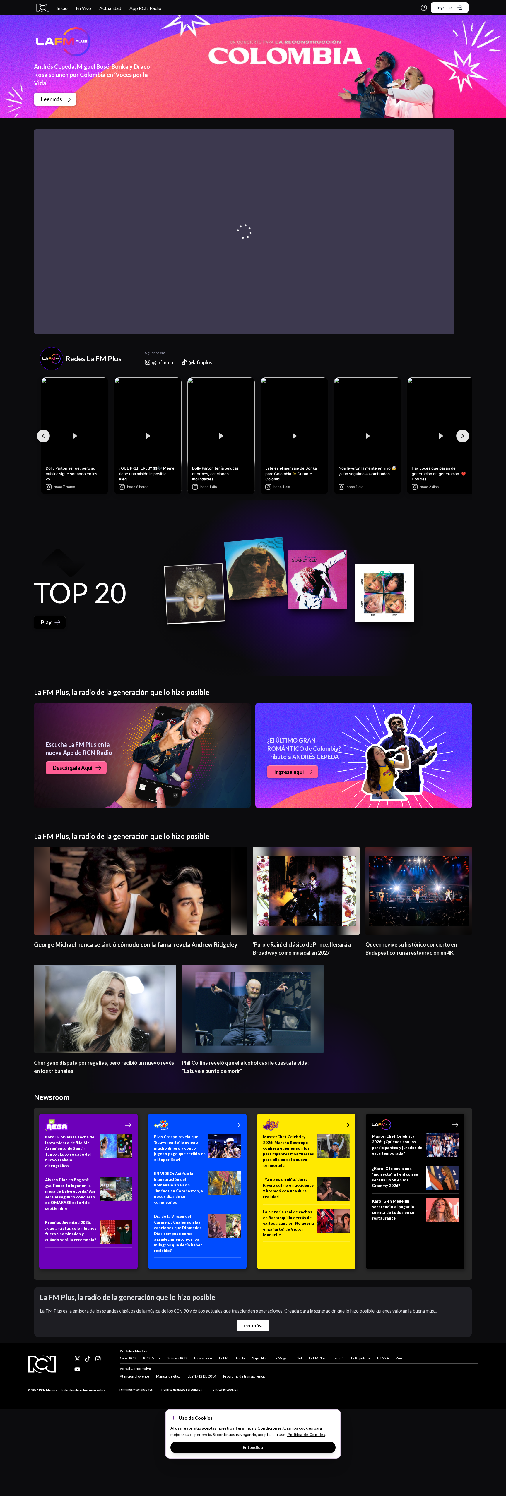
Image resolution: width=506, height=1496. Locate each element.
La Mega (280, 1358)
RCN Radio (151, 1358)
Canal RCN (128, 1358)
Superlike (259, 1358)
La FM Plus (317, 1358)
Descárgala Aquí (73, 768)
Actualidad (110, 8)
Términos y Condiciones (258, 1427)
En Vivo (83, 8)
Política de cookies (224, 1389)
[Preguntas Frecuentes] (423, 7)
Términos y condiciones (136, 1389)
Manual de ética (168, 1376)
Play (46, 622)
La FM (223, 1358)
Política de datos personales (181, 1389)
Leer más (51, 99)
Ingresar (444, 7)
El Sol (298, 1358)
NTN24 (383, 1358)
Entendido (253, 1447)
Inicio (62, 8)
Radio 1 (338, 1358)
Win (399, 1358)
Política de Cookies (306, 1434)
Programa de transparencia (244, 1376)
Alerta (240, 1358)
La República (360, 1358)
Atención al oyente (134, 1376)
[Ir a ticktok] (77, 1359)
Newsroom (203, 1358)
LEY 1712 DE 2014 (202, 1376)
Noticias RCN (177, 1358)
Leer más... (253, 1325)
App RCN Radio (145, 8)
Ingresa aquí (289, 772)
